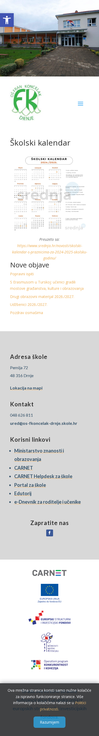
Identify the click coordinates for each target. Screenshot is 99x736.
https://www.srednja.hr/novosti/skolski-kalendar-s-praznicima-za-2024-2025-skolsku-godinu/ (49, 252)
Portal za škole (30, 485)
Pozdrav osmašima (26, 312)
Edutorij (22, 493)
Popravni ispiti (22, 273)
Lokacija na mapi (26, 387)
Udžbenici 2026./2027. (28, 304)
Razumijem (49, 722)
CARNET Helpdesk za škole (43, 476)
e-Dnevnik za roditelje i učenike (47, 502)
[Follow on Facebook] (49, 533)
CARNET (23, 468)
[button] (7, 20)
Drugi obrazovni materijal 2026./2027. (42, 296)
